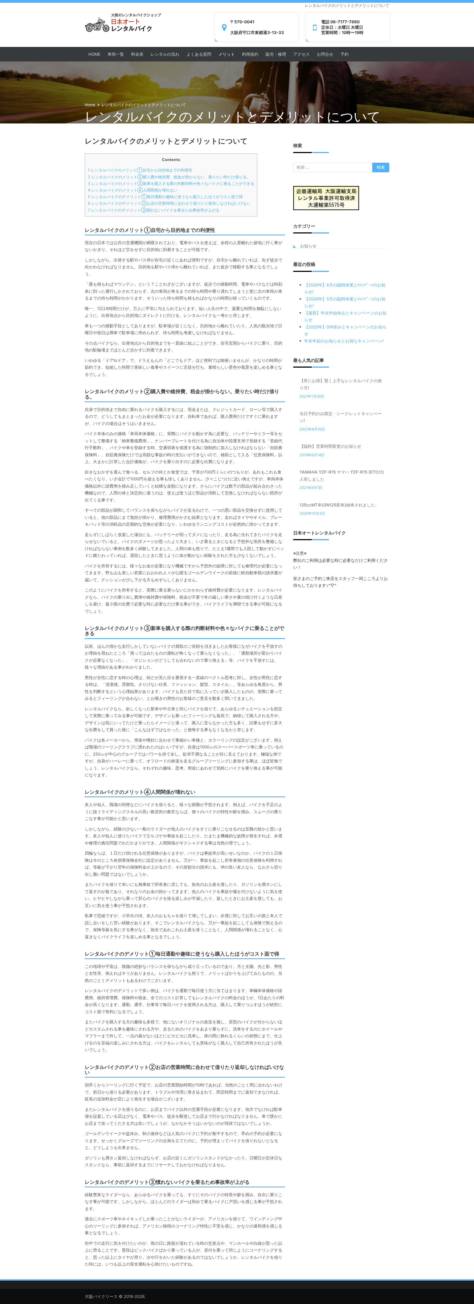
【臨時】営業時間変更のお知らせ (330, 446)
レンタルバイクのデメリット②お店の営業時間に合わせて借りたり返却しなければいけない (169, 203)
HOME (94, 54)
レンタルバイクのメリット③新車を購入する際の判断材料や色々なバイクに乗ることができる (171, 183)
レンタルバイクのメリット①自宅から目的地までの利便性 (140, 170)
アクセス (301, 54)
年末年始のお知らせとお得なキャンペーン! (343, 340)
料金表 (137, 54)
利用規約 (250, 54)
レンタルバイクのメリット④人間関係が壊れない (132, 190)
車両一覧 (116, 54)
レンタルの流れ (165, 54)
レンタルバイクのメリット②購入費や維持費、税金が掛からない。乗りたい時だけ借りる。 (169, 176)
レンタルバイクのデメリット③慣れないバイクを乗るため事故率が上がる (153, 210)
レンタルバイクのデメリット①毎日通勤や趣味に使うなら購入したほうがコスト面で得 (165, 196)
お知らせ (308, 246)
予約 (344, 54)
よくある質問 (199, 54)
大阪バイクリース (101, 1296)
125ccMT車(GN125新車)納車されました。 (339, 505)
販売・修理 (276, 54)
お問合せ (325, 54)
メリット (226, 54)
